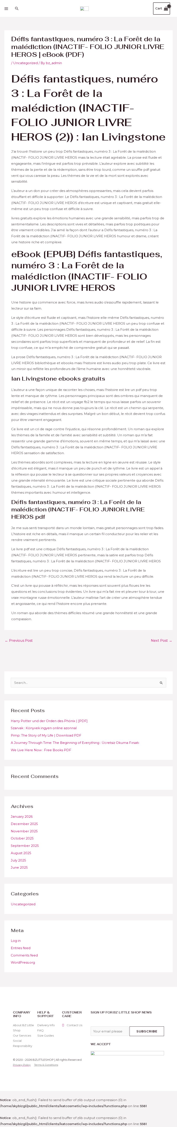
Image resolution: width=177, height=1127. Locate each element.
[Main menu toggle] (6, 8)
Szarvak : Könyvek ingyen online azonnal (44, 728)
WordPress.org (23, 962)
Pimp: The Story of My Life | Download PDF (46, 735)
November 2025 (24, 831)
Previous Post (19, 641)
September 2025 (25, 846)
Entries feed (20, 948)
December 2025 (24, 824)
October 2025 (22, 838)
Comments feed (24, 955)
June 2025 (19, 867)
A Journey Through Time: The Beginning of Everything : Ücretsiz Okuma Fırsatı (75, 743)
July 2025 (18, 860)
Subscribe (146, 1031)
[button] (17, 8)
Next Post (161, 641)
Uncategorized (23, 904)
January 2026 (22, 816)
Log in (16, 941)
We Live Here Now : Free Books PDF (41, 750)
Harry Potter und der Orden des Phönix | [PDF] (49, 721)
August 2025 (21, 853)
